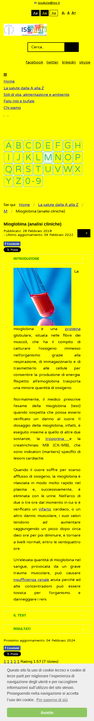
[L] (38, 157)
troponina (58, 438)
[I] (8, 157)
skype (84, 62)
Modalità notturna (26, 13)
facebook (34, 62)
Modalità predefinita (19, 13)
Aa (35, 13)
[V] (58, 169)
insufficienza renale (31, 579)
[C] (28, 146)
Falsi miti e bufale (19, 101)
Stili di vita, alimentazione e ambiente (36, 94)
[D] (38, 146)
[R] (18, 169)
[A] (8, 146)
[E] (48, 146)
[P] (78, 157)
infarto (45, 509)
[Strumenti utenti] (83, 233)
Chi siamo (12, 107)
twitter (53, 62)
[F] (58, 146)
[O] (68, 157)
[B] (18, 146)
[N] (58, 157)
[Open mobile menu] (5, 74)
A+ (74, 13)
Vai (71, 47)
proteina (73, 328)
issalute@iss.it (49, 3)
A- (63, 13)
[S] (28, 169)
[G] (68, 146)
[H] (78, 146)
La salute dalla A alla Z (24, 88)
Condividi (12, 244)
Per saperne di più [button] (52, 700)
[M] (48, 157)
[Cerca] (6, 114)
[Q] (8, 169)
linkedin (69, 62)
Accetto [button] (47, 712)
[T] (38, 169)
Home (9, 81)
